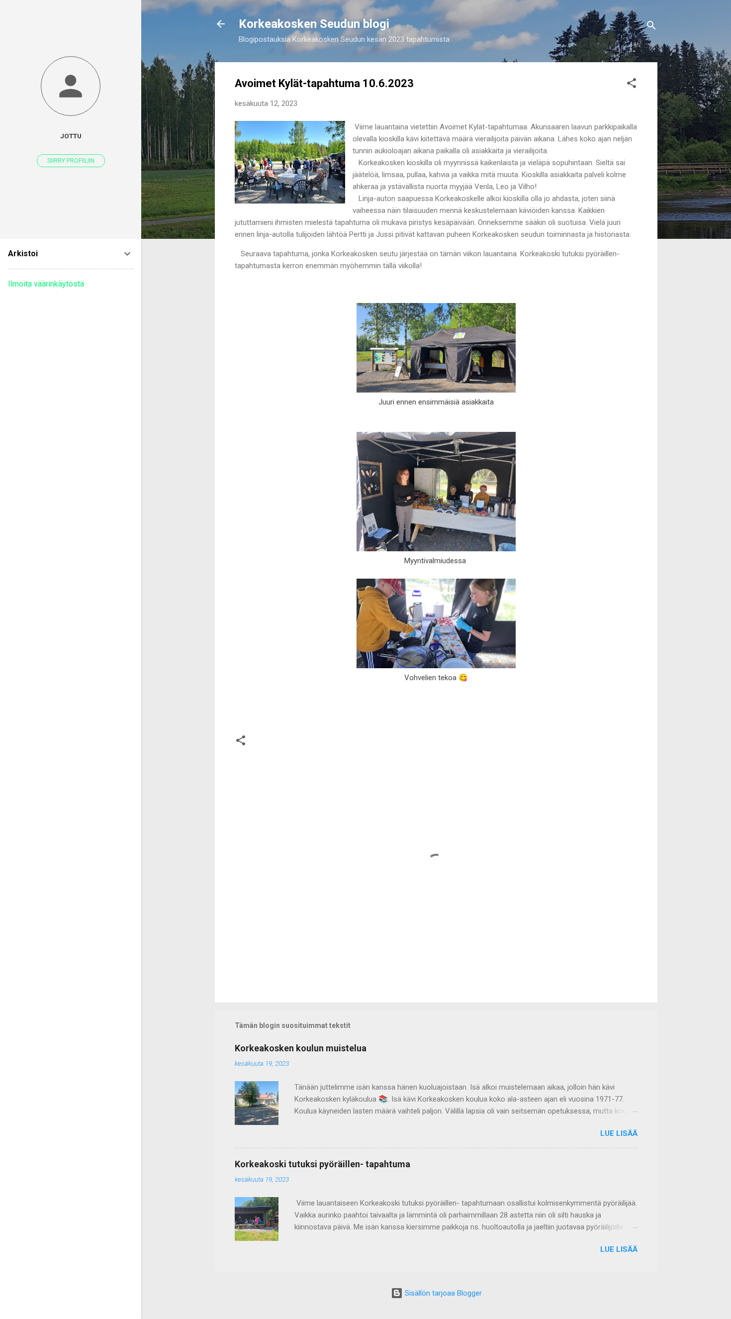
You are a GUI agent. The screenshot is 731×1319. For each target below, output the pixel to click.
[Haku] (651, 27)
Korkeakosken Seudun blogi (314, 24)
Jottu (71, 136)
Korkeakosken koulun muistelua (300, 1048)
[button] (632, 85)
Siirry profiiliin (70, 160)
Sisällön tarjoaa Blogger (442, 1293)
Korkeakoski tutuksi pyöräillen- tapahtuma (322, 1164)
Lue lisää (619, 1133)
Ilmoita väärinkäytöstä (46, 284)
